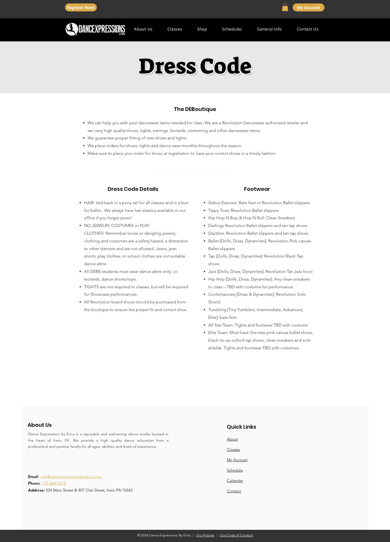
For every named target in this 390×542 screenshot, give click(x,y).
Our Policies (205, 535)
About (232, 439)
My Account (237, 459)
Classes (233, 449)
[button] (285, 7)
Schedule (235, 470)
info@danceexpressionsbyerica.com (71, 476)
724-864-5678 (54, 483)
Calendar (235, 480)
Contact (234, 490)
